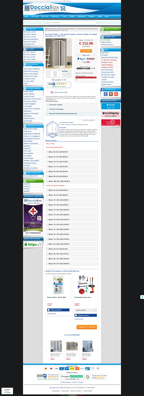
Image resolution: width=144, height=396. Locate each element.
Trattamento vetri (29, 44)
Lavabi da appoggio (29, 103)
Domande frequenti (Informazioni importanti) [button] (63, 113)
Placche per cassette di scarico (32, 99)
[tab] (72, 105)
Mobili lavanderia (29, 118)
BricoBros (26, 191)
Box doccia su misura (30, 41)
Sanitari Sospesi (28, 91)
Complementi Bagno (34, 126)
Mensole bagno (28, 141)
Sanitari (72, 16)
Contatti (103, 79)
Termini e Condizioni (75, 391)
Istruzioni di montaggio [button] (56, 109)
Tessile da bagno (28, 158)
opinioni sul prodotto (60, 86)
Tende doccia (27, 131)
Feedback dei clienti (107, 82)
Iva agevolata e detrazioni (109, 60)
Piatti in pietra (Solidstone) (32, 69)
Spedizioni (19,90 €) (107, 67)
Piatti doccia (55, 16)
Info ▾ (107, 16)
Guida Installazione (107, 65)
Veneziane (27, 188)
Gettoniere (27, 165)
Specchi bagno (28, 121)
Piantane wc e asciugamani (32, 136)
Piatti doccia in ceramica (31, 71)
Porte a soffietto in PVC (31, 176)
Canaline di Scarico (29, 78)
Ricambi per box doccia (31, 168)
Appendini (27, 146)
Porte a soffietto (33, 173)
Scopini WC (27, 148)
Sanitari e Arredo (33, 88)
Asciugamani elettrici (30, 163)
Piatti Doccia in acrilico (31, 76)
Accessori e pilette (29, 81)
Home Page (104, 52)
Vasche (64, 16)
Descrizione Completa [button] (55, 104)
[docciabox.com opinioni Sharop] (48, 379)
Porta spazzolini (28, 153)
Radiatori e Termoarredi (31, 113)
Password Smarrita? (107, 44)
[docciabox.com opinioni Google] (96, 379)
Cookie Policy (65, 391)
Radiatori (92, 16)
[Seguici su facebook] (105, 96)
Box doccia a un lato (30, 32)
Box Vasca (45, 16)
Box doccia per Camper (108, 74)
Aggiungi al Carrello (85, 327)
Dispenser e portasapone (31, 143)
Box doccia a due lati (30, 34)
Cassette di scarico (29, 96)
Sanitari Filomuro (29, 94)
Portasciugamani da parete (32, 138)
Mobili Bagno (28, 116)
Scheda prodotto (51, 313)
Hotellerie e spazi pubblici (31, 160)
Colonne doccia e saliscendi (32, 108)
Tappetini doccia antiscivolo (32, 133)
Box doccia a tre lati (30, 37)
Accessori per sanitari (30, 101)
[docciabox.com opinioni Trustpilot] (72, 379)
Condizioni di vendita (107, 77)
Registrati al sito (106, 42)
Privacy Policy (56, 391)
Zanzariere (27, 186)
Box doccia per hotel (107, 72)
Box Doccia (35, 16)
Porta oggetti (27, 155)
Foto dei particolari (107, 70)
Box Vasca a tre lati (29, 57)
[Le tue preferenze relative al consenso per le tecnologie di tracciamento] (142, 297)
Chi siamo (80, 382)
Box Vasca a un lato (29, 52)
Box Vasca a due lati (30, 54)
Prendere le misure (107, 62)
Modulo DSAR (88, 391)
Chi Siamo (104, 55)
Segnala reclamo (106, 84)
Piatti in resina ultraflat (31, 74)
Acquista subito (86, 51)
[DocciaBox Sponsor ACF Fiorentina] (33, 234)
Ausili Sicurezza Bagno (30, 129)
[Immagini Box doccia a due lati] (59, 53)
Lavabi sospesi (28, 106)
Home (26, 16)
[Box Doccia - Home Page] (41, 8)
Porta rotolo (27, 151)
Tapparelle (30, 181)
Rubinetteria (82, 16)
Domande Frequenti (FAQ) (109, 57)
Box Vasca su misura (30, 59)
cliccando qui (84, 136)
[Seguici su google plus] (116, 96)
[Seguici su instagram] (110, 96)
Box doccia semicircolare (31, 39)
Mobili (100, 16)
